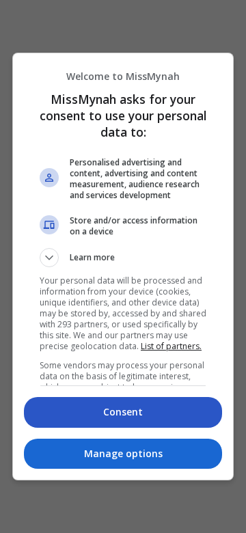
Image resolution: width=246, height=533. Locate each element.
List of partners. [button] (171, 346)
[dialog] (123, 266)
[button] (123, 257)
